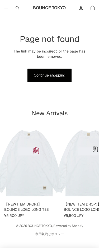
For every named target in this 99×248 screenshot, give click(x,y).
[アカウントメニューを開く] (81, 8)
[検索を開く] (17, 8)
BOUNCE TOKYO (40, 226)
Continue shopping (49, 75)
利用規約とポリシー (49, 234)
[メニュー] (6, 8)
